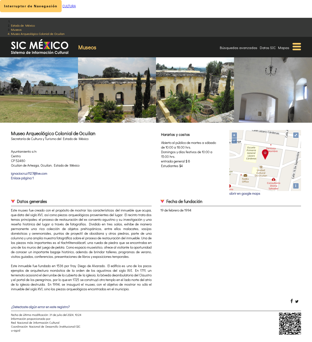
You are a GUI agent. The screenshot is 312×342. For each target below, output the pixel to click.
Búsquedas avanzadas (238, 47)
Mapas (283, 47)
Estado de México (23, 25)
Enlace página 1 (22, 178)
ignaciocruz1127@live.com (29, 173)
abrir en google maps (244, 193)
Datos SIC (268, 47)
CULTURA (69, 6)
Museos (16, 29)
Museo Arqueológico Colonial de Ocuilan (38, 33)
